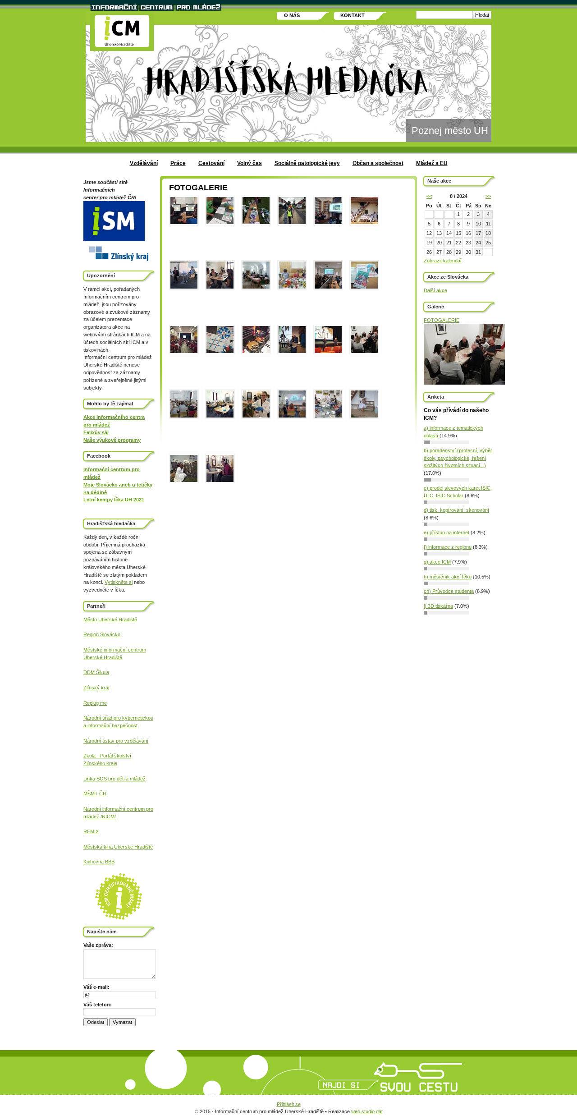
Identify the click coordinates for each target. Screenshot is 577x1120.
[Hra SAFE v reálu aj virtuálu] (220, 351)
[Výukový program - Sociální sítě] (220, 416)
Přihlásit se (289, 1104)
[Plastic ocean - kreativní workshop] (256, 222)
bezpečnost (123, 725)
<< (429, 196)
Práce (178, 163)
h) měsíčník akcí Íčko (448, 576)
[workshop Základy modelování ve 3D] (184, 222)
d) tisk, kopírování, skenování (456, 510)
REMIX (91, 831)
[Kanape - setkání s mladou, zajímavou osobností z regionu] (328, 222)
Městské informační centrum (114, 649)
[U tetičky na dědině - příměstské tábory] (364, 222)
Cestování (211, 163)
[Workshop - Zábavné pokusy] (256, 416)
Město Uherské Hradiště (110, 619)
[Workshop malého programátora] (220, 222)
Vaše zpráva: (98, 945)
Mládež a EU (432, 163)
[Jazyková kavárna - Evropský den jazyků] (220, 287)
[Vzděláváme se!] (220, 480)
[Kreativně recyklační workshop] (292, 287)
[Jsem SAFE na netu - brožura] (364, 287)
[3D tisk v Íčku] (256, 351)
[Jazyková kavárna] (364, 351)
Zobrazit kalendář (443, 260)
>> (488, 196)
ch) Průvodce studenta (449, 591)
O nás (292, 15)
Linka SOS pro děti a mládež (114, 778)
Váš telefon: (97, 1004)
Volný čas (249, 163)
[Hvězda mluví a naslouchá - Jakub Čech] (184, 287)
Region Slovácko (101, 634)
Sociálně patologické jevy (307, 163)
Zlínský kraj (96, 687)
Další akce (435, 290)
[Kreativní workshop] (184, 416)
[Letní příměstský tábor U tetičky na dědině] (364, 416)
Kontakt (352, 15)
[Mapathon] (328, 287)
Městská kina (98, 846)
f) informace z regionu (448, 547)
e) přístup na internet (446, 532)
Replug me (95, 703)
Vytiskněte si (119, 582)
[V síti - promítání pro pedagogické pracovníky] (328, 351)
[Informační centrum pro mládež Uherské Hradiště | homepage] (122, 32)
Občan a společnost (378, 163)
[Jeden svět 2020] (292, 416)
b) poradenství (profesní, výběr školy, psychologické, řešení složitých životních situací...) (458, 458)
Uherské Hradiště (102, 657)
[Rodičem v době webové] (292, 351)
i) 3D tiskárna (438, 606)
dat (379, 1111)
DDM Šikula (96, 672)
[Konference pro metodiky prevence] (256, 287)
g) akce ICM (437, 562)
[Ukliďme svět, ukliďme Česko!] (292, 222)
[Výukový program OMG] (184, 351)
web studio (363, 1111)
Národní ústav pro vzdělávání (115, 741)
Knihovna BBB (98, 861)
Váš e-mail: (96, 987)
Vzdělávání (144, 163)
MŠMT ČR (94, 793)
